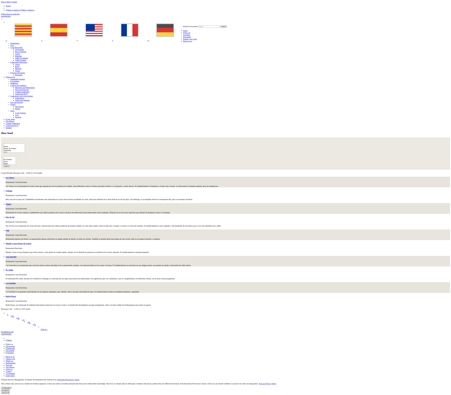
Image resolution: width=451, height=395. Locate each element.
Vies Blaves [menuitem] (19, 107)
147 (34, 324)
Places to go (10, 357)
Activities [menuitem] (186, 35)
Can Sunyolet (11, 257)
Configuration (6, 388)
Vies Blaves (10, 367)
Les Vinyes (10, 178)
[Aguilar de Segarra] (14, 149)
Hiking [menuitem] (17, 109)
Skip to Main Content (9, 2)
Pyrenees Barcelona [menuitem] (17, 73)
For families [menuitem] (14, 81)
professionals (6, 16)
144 (17, 318)
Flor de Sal (10, 217)
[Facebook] (10, 346)
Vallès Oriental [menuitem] (20, 60)
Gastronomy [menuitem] (19, 98)
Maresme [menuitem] (18, 56)
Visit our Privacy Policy (267, 384)
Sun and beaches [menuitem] (16, 102)
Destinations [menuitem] (14, 43)
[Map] (20, 10)
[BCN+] (44, 330)
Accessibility (10, 374)
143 (12, 316)
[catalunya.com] (7, 332)
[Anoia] (9, 162)
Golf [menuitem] (16, 115)
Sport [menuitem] (12, 111)
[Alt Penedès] (9, 160)
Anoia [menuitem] (17, 64)
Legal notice (10, 376)
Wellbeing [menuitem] (14, 83)
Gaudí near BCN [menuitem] (21, 94)
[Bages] (9, 164)
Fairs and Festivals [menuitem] (22, 90)
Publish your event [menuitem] (190, 39)
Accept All (5, 390)
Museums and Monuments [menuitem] (25, 88)
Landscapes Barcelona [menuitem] (18, 62)
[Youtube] (10, 353)
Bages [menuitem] (17, 67)
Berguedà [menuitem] (18, 75)
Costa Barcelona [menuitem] (16, 48)
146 (28, 322)
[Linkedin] (10, 351)
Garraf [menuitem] (17, 54)
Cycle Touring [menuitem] (20, 113)
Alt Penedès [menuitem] (19, 50)
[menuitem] (185, 31)
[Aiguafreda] (14, 151)
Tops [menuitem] (12, 45)
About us (9, 369)
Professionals (10, 363)
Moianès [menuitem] (18, 69)
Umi (7, 230)
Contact (8, 371)
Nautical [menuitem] (18, 117)
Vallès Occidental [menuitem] (21, 58)
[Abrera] (14, 147)
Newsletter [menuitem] (187, 37)
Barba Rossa (11, 296)
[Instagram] (10, 349)
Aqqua (8, 204)
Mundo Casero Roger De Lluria (18, 244)
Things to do (10, 359)
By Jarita (9, 270)
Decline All (5, 393)
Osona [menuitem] (17, 71)
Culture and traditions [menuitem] (18, 86)
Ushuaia (9, 191)
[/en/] (10, 14)
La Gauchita (11, 283)
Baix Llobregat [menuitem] (20, 52)
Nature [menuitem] (12, 105)
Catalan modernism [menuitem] (22, 92)
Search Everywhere (190, 26)
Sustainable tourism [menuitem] (17, 79)
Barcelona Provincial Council (68, 380)
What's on (9, 361)
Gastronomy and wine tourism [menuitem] (21, 96)
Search (6, 166)
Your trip (9, 365)
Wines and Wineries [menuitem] (22, 100)
